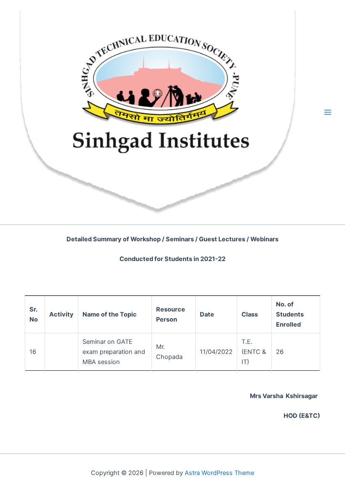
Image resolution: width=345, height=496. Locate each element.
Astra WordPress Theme (219, 473)
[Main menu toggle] (328, 112)
